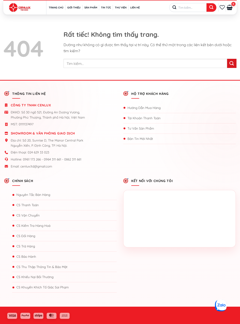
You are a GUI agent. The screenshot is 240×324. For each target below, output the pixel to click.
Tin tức (106, 7)
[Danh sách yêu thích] (222, 7)
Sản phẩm (90, 7)
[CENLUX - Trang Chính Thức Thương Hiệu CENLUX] (19, 7)
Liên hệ (135, 7)
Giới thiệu (74, 7)
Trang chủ (56, 7)
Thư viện (121, 7)
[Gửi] (211, 7)
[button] (229, 7)
